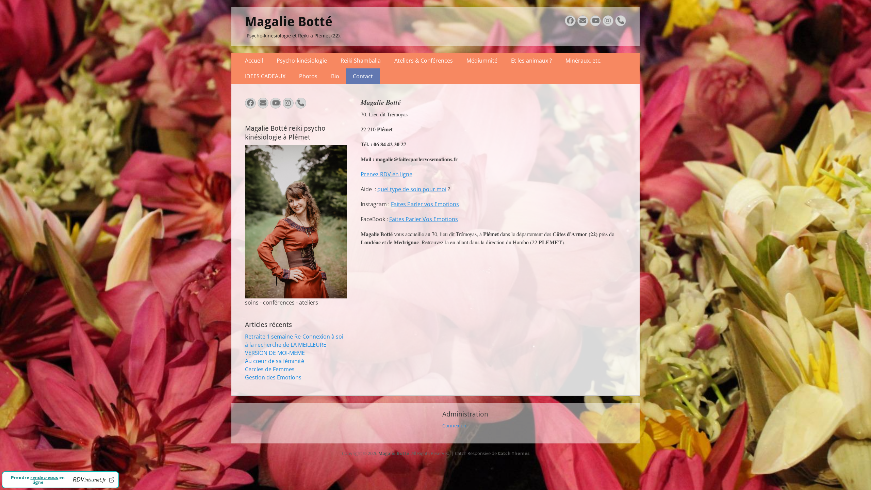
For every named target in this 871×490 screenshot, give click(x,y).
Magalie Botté (288, 21)
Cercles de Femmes (270, 369)
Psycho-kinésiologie (302, 60)
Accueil (254, 60)
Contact (363, 76)
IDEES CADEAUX (265, 76)
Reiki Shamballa (361, 60)
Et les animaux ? (531, 60)
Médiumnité (481, 60)
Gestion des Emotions (273, 377)
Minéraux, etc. (583, 60)
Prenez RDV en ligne (386, 174)
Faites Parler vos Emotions (425, 204)
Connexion (454, 425)
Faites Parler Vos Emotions (423, 219)
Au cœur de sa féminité (274, 361)
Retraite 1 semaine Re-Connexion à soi (294, 336)
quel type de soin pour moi (411, 189)
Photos (308, 76)
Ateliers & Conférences (423, 60)
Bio (335, 76)
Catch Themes (513, 453)
